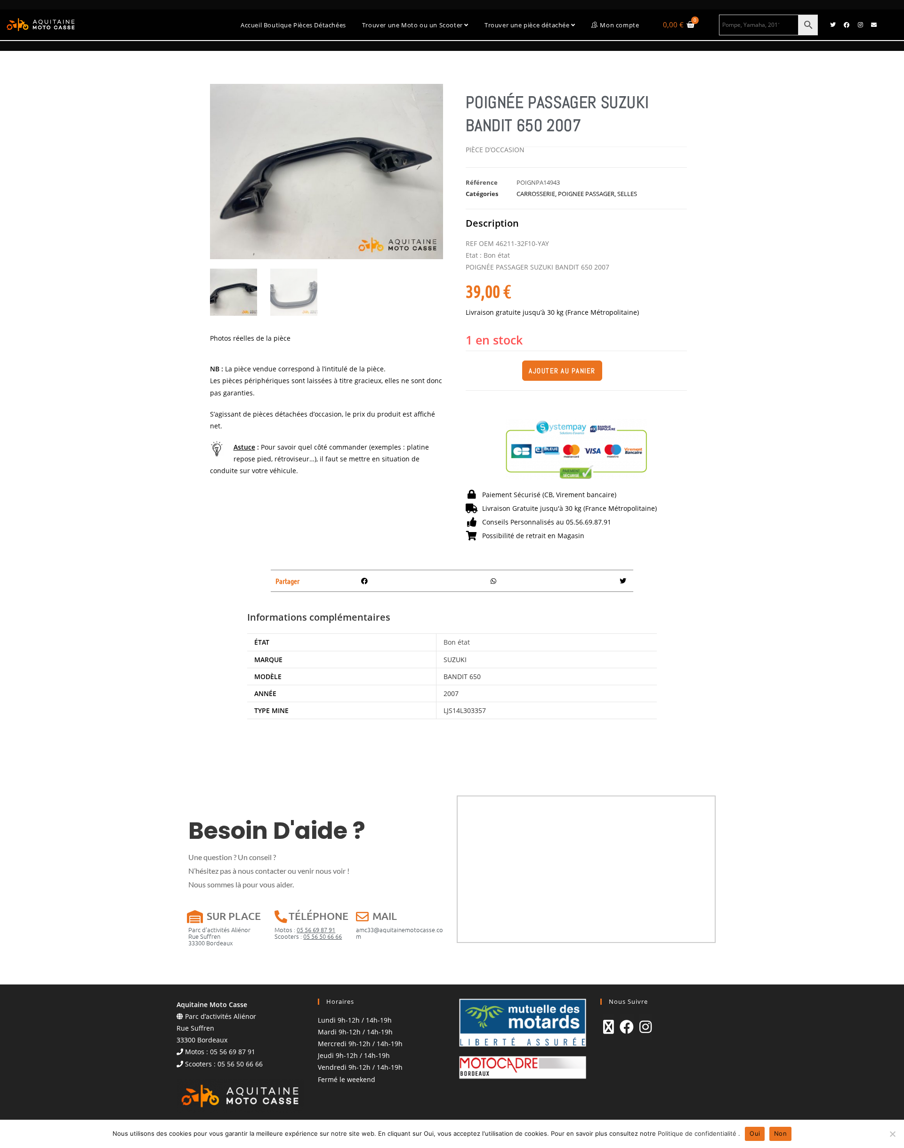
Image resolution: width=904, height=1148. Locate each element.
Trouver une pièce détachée (527, 25)
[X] (608, 1027)
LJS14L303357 (465, 710)
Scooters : (308, 936)
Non (780, 1133)
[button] (364, 580)
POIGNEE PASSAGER (586, 193)
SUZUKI (455, 659)
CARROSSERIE (536, 193)
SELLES (627, 193)
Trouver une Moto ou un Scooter (413, 25)
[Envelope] (874, 25)
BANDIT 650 (462, 676)
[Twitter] (833, 25)
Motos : (304, 929)
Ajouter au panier (562, 370)
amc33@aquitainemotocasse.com (399, 933)
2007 (451, 693)
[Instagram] (860, 25)
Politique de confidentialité (698, 1133)
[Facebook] (846, 25)
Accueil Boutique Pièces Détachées (293, 25)
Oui (755, 1133)
